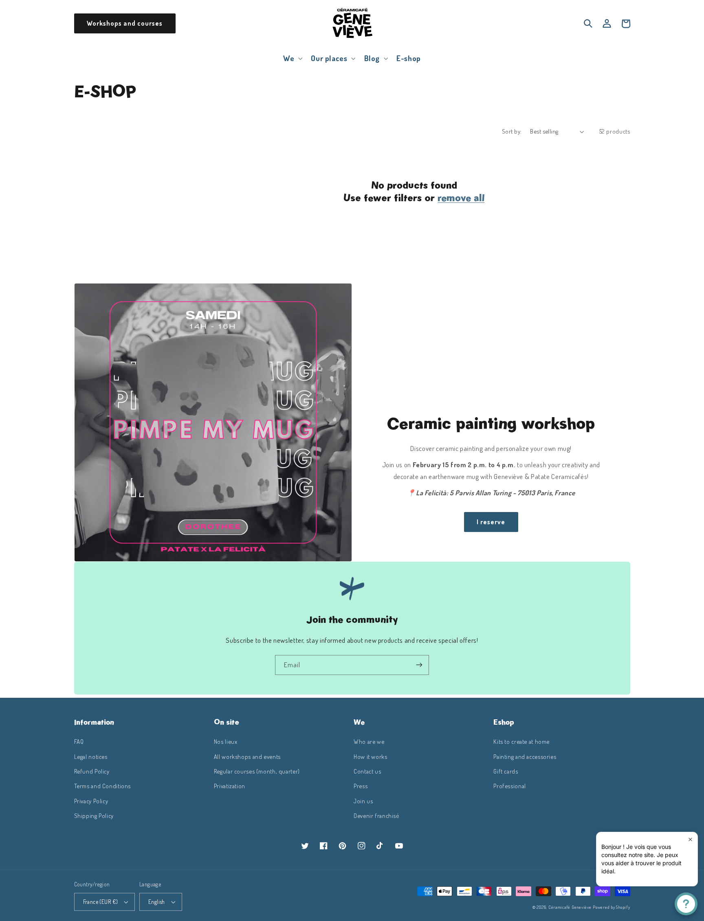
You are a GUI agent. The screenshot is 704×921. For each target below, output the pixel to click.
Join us (363, 801)
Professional (509, 785)
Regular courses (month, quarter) (257, 771)
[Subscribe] (419, 665)
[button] (292, 58)
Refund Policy (92, 771)
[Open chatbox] (686, 903)
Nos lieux (226, 741)
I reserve (491, 522)
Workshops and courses (125, 23)
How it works (370, 756)
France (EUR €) (100, 901)
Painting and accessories (524, 756)
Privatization (229, 785)
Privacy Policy (91, 801)
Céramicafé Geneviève (570, 907)
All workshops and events (247, 756)
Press (360, 785)
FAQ (79, 741)
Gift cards (505, 771)
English (156, 901)
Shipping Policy (94, 815)
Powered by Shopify (611, 907)
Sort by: (511, 131)
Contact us (367, 771)
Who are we (369, 741)
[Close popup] (690, 839)
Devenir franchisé (376, 815)
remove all (461, 197)
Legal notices (91, 756)
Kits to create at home (521, 741)
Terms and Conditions (102, 785)
